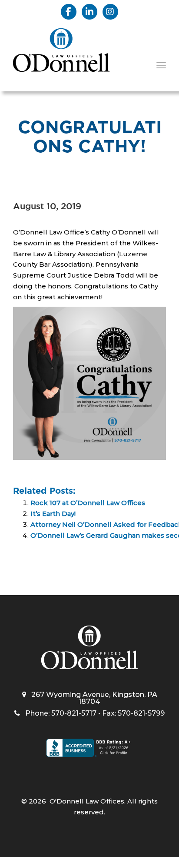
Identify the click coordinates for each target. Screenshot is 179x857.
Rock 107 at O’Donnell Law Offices (87, 503)
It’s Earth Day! (53, 513)
